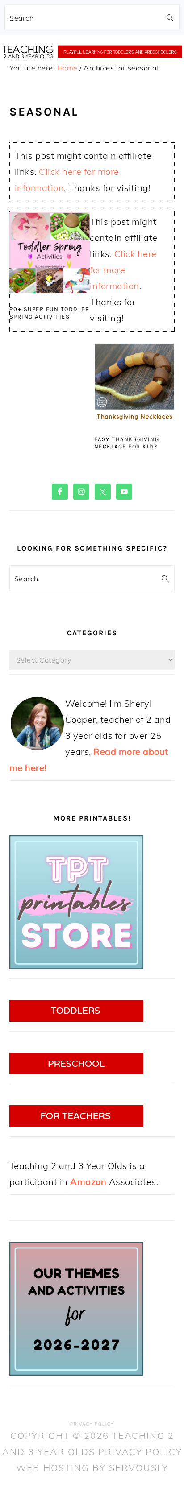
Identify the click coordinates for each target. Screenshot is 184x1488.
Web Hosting (52, 1467)
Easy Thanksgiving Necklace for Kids (126, 443)
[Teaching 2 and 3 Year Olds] (92, 67)
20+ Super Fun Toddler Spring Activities (49, 313)
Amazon (88, 1181)
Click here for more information (123, 269)
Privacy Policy (92, 1424)
